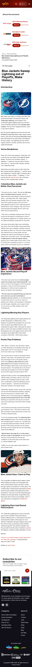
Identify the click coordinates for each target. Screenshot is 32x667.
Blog (22, 630)
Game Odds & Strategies (9, 615)
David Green (11, 545)
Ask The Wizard (6, 627)
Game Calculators (6, 617)
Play (15, 25)
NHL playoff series (13, 177)
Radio (22, 625)
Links (22, 620)
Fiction (23, 635)
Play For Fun (5, 622)
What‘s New (24, 622)
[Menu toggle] (29, 4)
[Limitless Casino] (6, 580)
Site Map (23, 633)
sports (29, 528)
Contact (23, 617)
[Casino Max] (25, 580)
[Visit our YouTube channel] (2, 604)
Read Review (25, 24)
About (23, 615)
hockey (28, 488)
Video (23, 627)
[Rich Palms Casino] (16, 580)
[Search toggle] (16, 4)
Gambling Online (6, 625)
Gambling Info (5, 620)
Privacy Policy (16, 664)
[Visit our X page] (6, 604)
